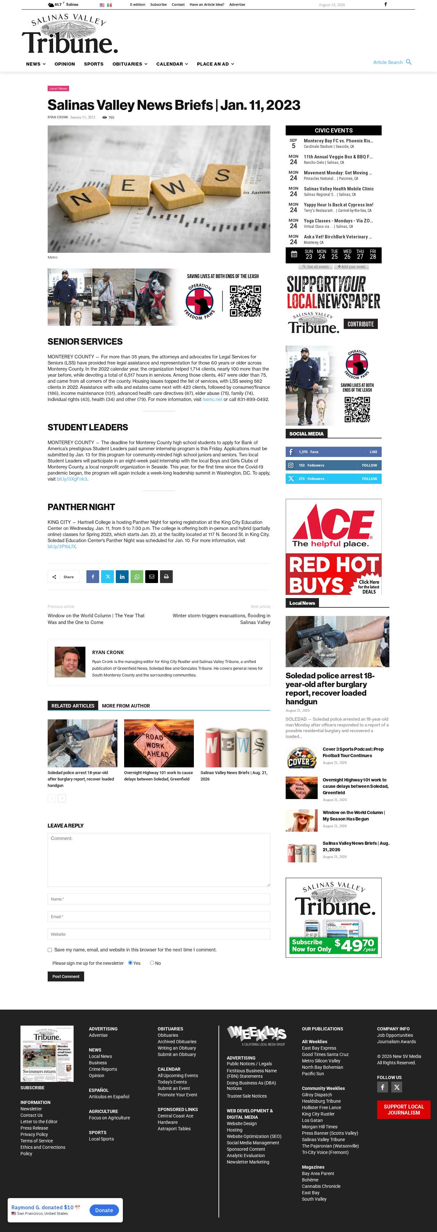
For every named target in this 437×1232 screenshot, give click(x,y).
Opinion (96, 1075)
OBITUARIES (170, 1028)
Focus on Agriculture (109, 1117)
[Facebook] (385, 5)
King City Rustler (318, 1113)
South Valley (314, 1199)
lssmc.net (212, 399)
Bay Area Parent (318, 1173)
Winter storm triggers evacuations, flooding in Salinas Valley (221, 619)
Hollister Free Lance (321, 1107)
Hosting (234, 1129)
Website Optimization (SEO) (254, 1136)
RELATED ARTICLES (73, 706)
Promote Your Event (177, 1094)
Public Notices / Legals (249, 1063)
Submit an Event (174, 1088)
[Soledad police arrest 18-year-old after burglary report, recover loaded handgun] (82, 743)
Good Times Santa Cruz (325, 1054)
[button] (394, 62)
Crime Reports (103, 1069)
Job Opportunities (395, 1035)
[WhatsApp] (137, 576)
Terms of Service (36, 1140)
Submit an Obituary (177, 1054)
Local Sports (101, 1138)
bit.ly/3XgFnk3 (72, 479)
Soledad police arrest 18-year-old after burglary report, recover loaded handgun (81, 779)
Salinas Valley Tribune (323, 1139)
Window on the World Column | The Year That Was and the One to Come (96, 619)
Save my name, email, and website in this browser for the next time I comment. (135, 950)
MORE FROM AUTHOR (126, 706)
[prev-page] (52, 798)
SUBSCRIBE (32, 1087)
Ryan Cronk (58, 117)
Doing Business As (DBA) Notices (251, 1085)
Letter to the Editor (39, 1121)
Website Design (242, 1123)
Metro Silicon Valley (321, 1060)
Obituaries (168, 1035)
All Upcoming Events (178, 1075)
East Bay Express (319, 1048)
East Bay (311, 1192)
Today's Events (172, 1081)
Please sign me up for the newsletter (88, 963)
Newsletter (31, 1108)
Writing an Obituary (177, 1048)
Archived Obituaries (177, 1041)
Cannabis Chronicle (321, 1186)
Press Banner (315, 1133)
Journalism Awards (396, 1041)
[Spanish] (110, 5)
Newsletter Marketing (248, 1161)
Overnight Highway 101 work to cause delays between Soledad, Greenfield (356, 786)
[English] (103, 5)
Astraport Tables (174, 1128)
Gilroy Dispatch (317, 1094)
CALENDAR (169, 1069)
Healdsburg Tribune (321, 1101)
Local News (58, 88)
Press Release (34, 1128)
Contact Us (31, 1115)
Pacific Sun (313, 1073)
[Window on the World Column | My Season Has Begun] (302, 820)
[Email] (151, 576)
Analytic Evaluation (246, 1155)
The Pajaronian (317, 1145)
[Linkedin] (122, 576)
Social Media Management (253, 1142)
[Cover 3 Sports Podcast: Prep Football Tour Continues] (302, 757)
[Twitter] (107, 576)
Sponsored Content (246, 1149)
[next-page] (62, 798)
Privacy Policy (34, 1134)
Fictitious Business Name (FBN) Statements (252, 1073)
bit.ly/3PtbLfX (62, 546)
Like (373, 451)
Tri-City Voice (315, 1152)
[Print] (166, 576)
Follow (369, 465)
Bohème (310, 1179)
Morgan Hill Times (320, 1126)
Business (98, 1062)
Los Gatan (312, 1120)
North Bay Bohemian (322, 1067)
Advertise (98, 1035)
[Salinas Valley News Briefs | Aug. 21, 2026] (235, 743)
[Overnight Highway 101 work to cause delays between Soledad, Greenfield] (159, 743)
